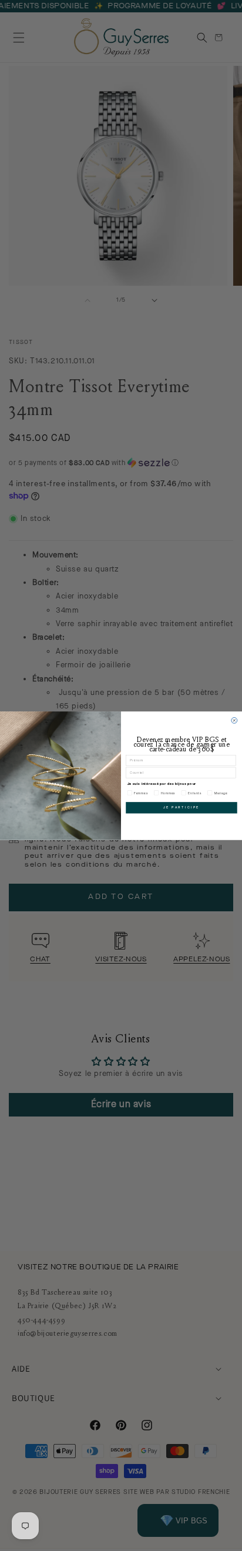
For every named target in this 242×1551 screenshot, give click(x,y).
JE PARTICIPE (181, 807)
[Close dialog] (234, 720)
